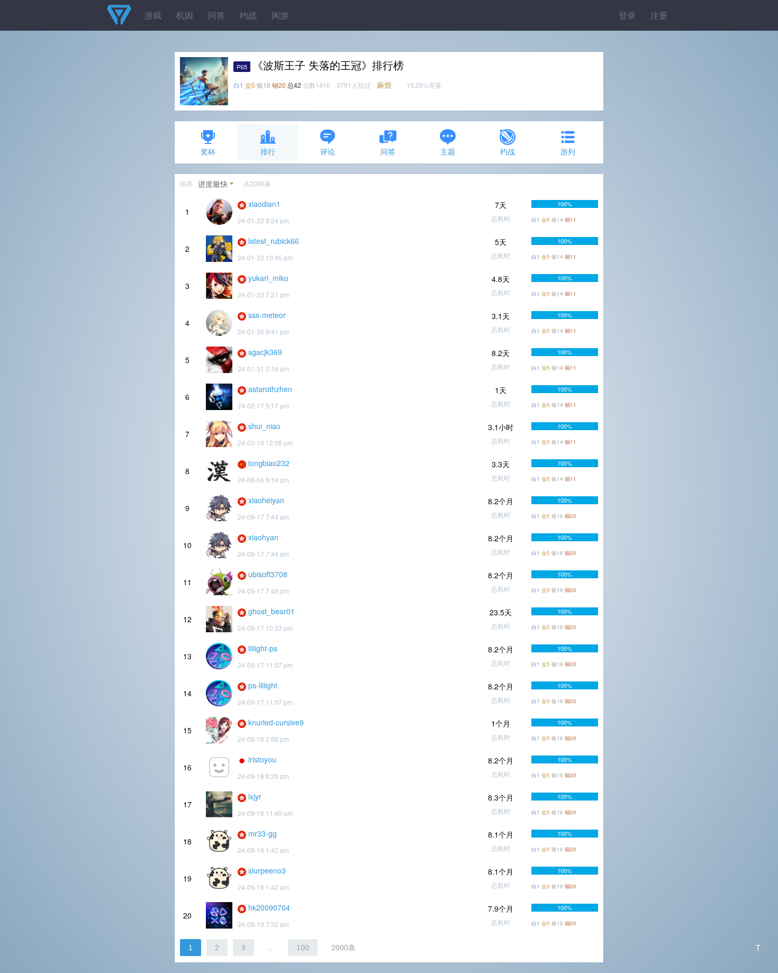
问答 (216, 15)
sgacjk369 (265, 352)
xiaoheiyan (266, 500)
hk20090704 (269, 907)
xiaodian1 (264, 203)
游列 (567, 151)
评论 (327, 151)
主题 (447, 151)
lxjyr (254, 796)
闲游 (280, 15)
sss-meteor (267, 315)
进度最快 (213, 183)
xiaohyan (263, 537)
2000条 (343, 947)
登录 (627, 15)
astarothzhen (270, 389)
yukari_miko (268, 277)
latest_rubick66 (273, 240)
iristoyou (262, 759)
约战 (248, 15)
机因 (184, 15)
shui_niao (264, 426)
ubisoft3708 (267, 574)
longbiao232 (269, 463)
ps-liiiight (262, 685)
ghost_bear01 (271, 611)
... (271, 947)
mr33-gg (262, 833)
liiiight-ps (262, 648)
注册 (658, 15)
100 (302, 947)
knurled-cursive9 (276, 722)
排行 (267, 151)
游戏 (152, 15)
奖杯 (208, 151)
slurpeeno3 (267, 870)
